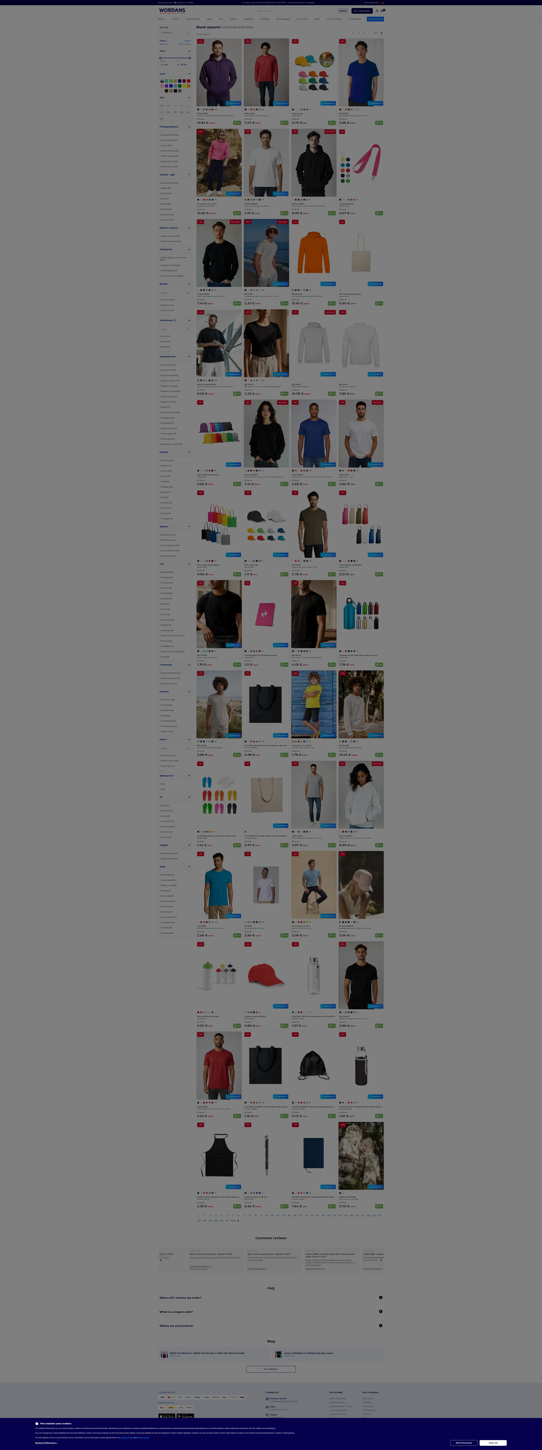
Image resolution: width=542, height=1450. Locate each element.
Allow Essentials (464, 1443)
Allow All (493, 1443)
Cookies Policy (126, 1438)
